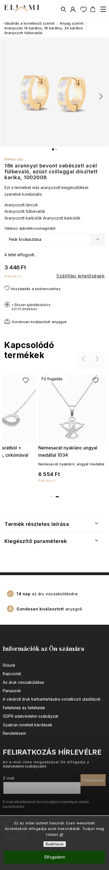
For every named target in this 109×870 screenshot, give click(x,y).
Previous (84, 359)
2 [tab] (57, 496)
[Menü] (103, 9)
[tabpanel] (72, 427)
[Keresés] (64, 9)
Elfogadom (54, 857)
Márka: (13, 159)
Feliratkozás (93, 780)
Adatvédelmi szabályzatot (24, 766)
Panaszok (12, 690)
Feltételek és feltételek (24, 707)
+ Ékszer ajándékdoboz (31, 307)
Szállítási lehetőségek (80, 276)
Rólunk (9, 665)
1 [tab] (51, 496)
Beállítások (55, 844)
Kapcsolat (12, 673)
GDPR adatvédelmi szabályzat (30, 716)
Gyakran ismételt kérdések (27, 724)
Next (97, 359)
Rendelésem (14, 733)
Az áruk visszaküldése (23, 682)
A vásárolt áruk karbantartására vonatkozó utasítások (52, 699)
